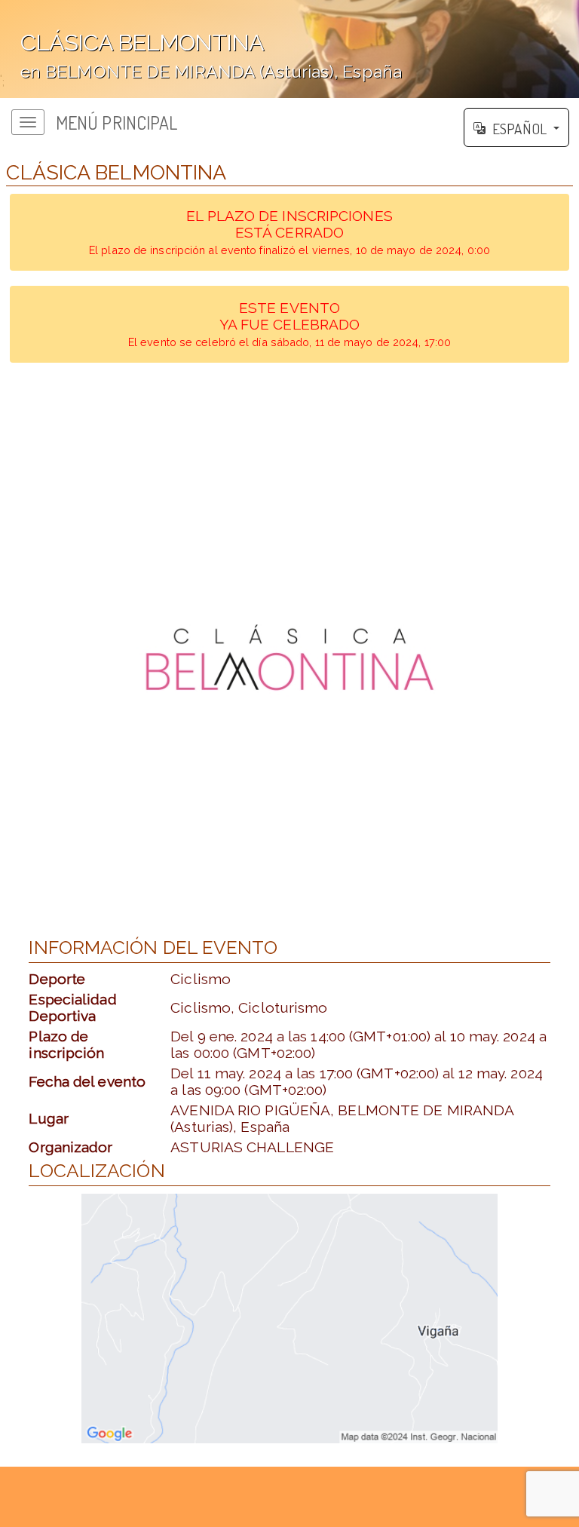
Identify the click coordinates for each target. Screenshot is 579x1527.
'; (201, 59)
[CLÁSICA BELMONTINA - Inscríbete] (289, 657)
